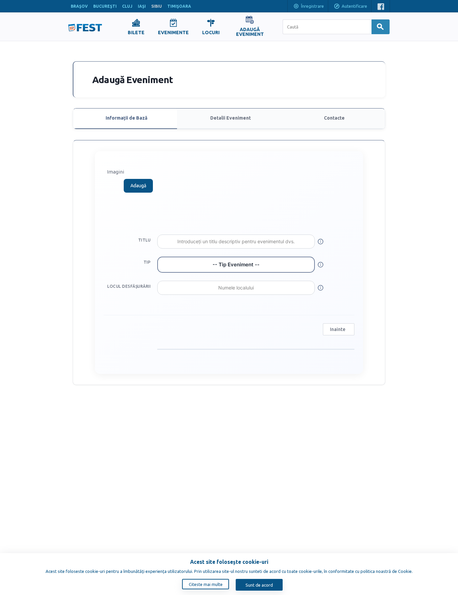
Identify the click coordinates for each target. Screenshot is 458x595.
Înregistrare (312, 6)
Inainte (337, 329)
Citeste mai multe (206, 584)
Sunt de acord (259, 585)
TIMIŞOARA (179, 6)
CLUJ (127, 6)
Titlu (144, 240)
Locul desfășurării (129, 286)
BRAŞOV (79, 6)
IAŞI (142, 6)
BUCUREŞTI (105, 6)
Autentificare (354, 6)
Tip (147, 262)
